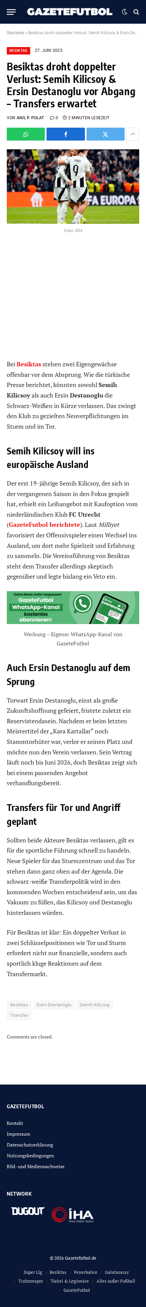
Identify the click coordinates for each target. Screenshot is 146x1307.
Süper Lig (33, 1272)
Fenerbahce (85, 1272)
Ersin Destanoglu (54, 1004)
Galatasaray (117, 1272)
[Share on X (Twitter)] (106, 134)
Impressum (18, 1134)
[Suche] (135, 12)
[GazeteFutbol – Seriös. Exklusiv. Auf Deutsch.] (70, 12)
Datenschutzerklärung (30, 1144)
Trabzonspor (30, 1281)
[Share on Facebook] (66, 134)
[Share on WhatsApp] (26, 134)
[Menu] (11, 12)
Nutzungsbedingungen (30, 1155)
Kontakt (15, 1123)
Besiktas (19, 50)
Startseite (15, 32)
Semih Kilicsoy (95, 1004)
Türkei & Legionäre (70, 1281)
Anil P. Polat (30, 117)
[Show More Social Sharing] (132, 134)
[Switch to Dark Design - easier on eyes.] (124, 12)
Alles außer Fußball (115, 1281)
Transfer (19, 1015)
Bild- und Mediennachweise (36, 1166)
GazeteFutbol (76, 1290)
